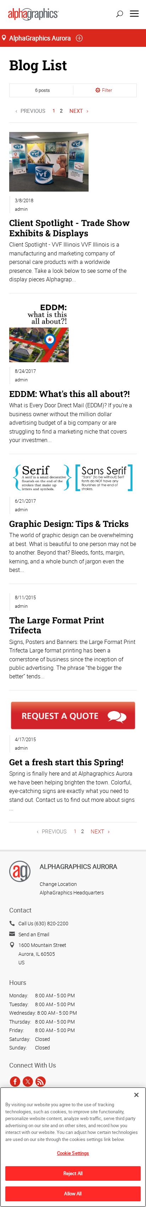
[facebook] (15, 1081)
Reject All (73, 1173)
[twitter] (28, 1081)
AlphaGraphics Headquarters (72, 892)
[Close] (136, 1095)
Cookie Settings (73, 1153)
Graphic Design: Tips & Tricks (69, 523)
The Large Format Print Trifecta (56, 624)
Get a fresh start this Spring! (66, 761)
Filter (107, 90)
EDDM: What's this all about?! (69, 393)
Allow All (73, 1193)
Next (76, 110)
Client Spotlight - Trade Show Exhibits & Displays (69, 227)
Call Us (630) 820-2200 (43, 923)
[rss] (40, 1081)
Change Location (58, 884)
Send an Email (33, 934)
